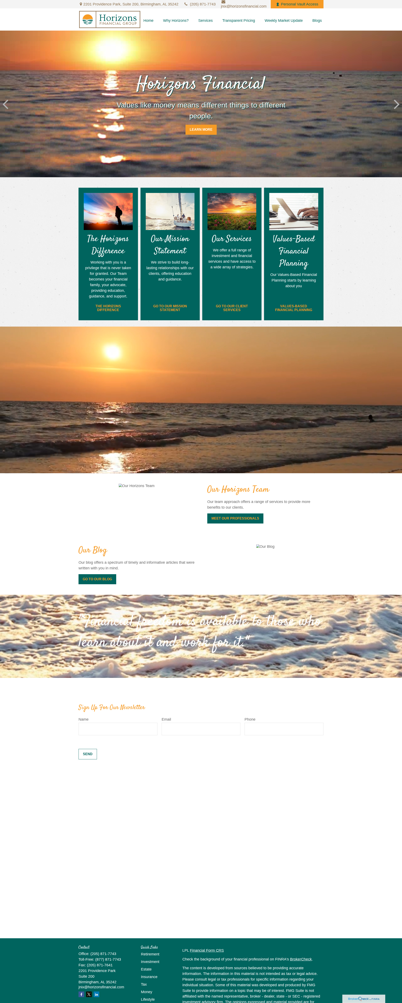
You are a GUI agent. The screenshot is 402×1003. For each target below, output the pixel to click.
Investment (150, 962)
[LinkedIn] (96, 994)
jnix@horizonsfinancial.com (101, 987)
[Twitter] (89, 994)
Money (146, 992)
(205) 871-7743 (203, 4)
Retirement (150, 954)
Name (84, 719)
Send (88, 754)
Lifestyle (148, 999)
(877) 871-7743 (108, 959)
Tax (144, 984)
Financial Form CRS (207, 950)
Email (166, 719)
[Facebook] (81, 994)
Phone (250, 719)
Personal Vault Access (299, 4)
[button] (148, 21)
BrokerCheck (301, 959)
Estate (146, 969)
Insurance (149, 977)
